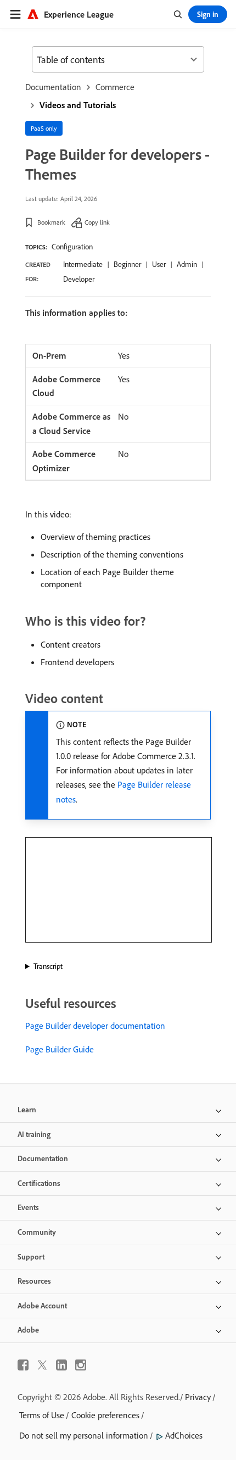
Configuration (72, 247)
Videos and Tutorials (78, 104)
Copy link (97, 222)
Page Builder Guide (59, 1049)
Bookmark (51, 222)
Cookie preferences (105, 1414)
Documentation (53, 86)
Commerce (114, 86)
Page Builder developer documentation (95, 1025)
